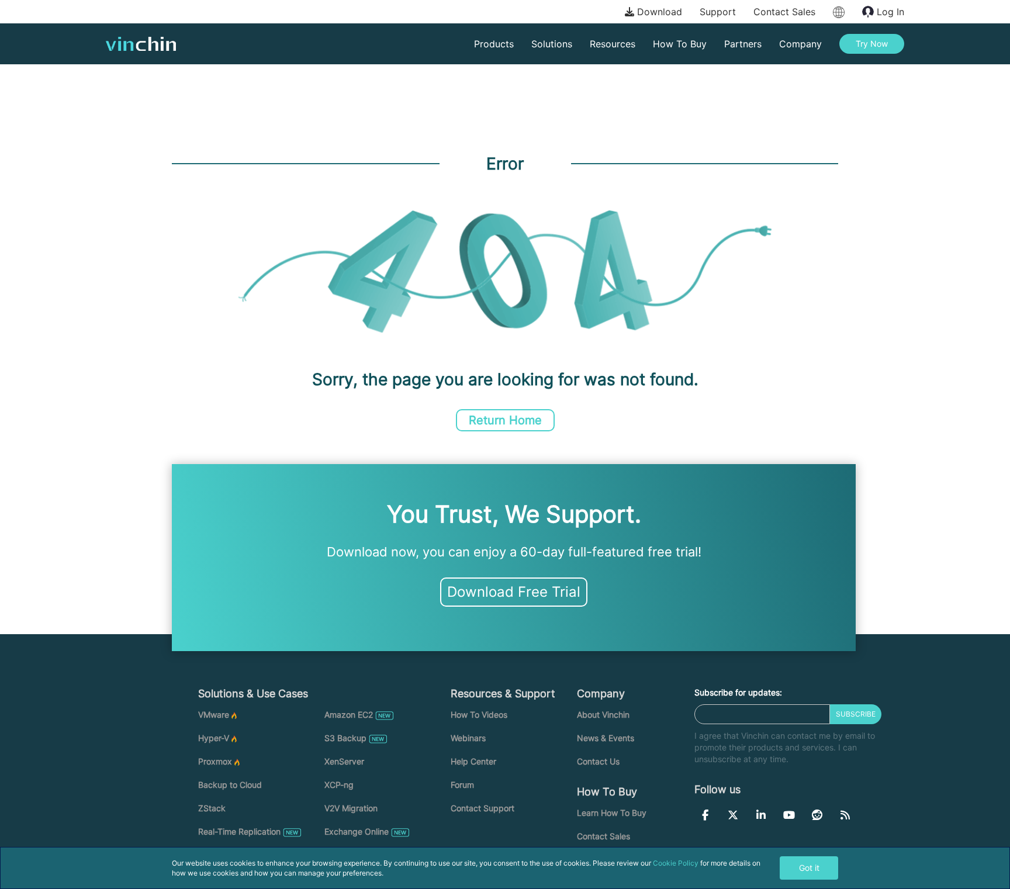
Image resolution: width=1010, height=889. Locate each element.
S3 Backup (345, 738)
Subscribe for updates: (738, 692)
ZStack (212, 808)
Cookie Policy (675, 863)
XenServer (344, 761)
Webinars (468, 738)
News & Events (605, 738)
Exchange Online (356, 831)
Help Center (473, 761)
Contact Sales (784, 12)
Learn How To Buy (611, 813)
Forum (462, 785)
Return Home (505, 420)
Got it (809, 868)
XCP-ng (339, 785)
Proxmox (215, 761)
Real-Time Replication (239, 831)
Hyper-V (213, 738)
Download (658, 12)
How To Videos (479, 714)
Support (718, 12)
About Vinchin (603, 714)
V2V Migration (351, 808)
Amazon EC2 (348, 714)
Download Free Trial (513, 591)
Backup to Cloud (230, 785)
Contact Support (482, 808)
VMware (213, 714)
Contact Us (598, 761)
